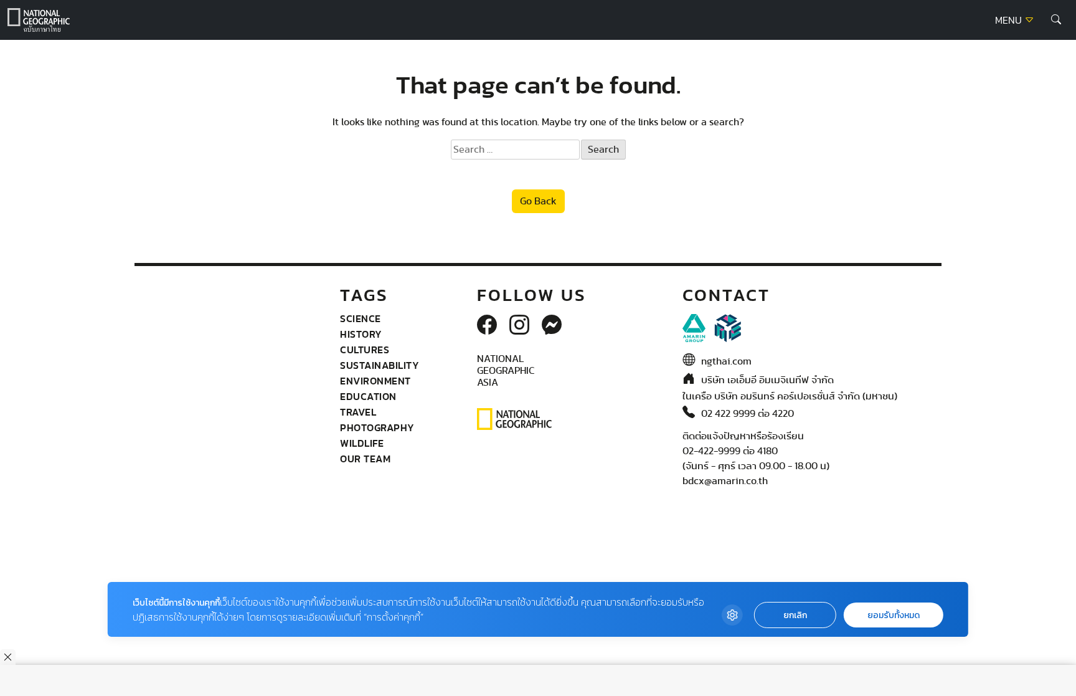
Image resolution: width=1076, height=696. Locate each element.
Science (360, 318)
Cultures (364, 349)
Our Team (365, 458)
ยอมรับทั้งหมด (893, 615)
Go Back (538, 201)
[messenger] (552, 326)
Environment (375, 380)
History (361, 334)
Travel (358, 411)
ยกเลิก (795, 615)
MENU (1009, 21)
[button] (1056, 20)
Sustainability (379, 365)
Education (368, 396)
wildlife (362, 443)
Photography (377, 427)
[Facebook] (487, 326)
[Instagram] (519, 326)
